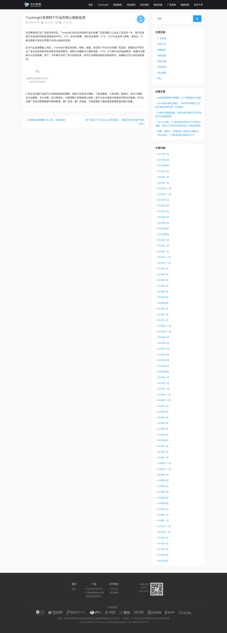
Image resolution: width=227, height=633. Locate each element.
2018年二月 (163, 514)
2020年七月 (163, 354)
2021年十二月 (164, 257)
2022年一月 (163, 251)
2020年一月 (163, 388)
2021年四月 (163, 303)
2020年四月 (163, 371)
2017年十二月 (164, 526)
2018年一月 (163, 520)
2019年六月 (163, 428)
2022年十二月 (164, 188)
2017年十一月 (164, 532)
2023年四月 (163, 165)
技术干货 (198, 4)
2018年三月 (163, 509)
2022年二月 (163, 245)
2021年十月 (163, 268)
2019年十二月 (164, 394)
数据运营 (185, 4)
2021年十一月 (164, 263)
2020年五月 (163, 366)
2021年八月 (163, 280)
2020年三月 (163, 377)
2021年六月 (163, 291)
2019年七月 (163, 423)
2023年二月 (163, 177)
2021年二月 (163, 314)
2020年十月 (163, 337)
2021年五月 (163, 297)
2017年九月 (163, 543)
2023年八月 (163, 154)
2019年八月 (163, 417)
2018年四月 (163, 503)
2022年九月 (163, 205)
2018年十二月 (164, 463)
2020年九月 (163, 343)
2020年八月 (163, 348)
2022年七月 (163, 217)
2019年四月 (163, 440)
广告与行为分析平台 (94, 589)
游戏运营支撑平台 (94, 596)
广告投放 (171, 4)
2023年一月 (163, 182)
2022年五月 (163, 228)
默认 (160, 78)
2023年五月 (163, 159)
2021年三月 (163, 308)
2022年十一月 (164, 194)
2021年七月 (163, 285)
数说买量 (158, 4)
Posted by (48, 22)
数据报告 (117, 4)
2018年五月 (163, 497)
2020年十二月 (164, 326)
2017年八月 (163, 549)
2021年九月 (163, 274)
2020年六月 (163, 360)
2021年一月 (163, 320)
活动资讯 (131, 4)
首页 (91, 4)
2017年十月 (163, 537)
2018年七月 (163, 486)
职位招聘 (114, 592)
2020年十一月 (164, 331)
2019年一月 (163, 457)
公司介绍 (114, 589)
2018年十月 (163, 474)
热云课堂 (144, 4)
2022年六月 (163, 222)
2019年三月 (163, 446)
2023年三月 (163, 171)
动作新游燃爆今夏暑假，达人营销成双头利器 (179, 97)
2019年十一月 (164, 400)
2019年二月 (163, 451)
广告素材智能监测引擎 (94, 592)
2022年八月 (163, 211)
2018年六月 (163, 492)
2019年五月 (163, 434)
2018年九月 (163, 480)
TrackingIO (103, 4)
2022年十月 (163, 200)
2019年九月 (163, 411)
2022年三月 (163, 240)
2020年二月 (163, 383)
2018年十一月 (164, 469)
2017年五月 (163, 560)
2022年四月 (163, 234)
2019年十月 (163, 406)
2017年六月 (163, 555)
